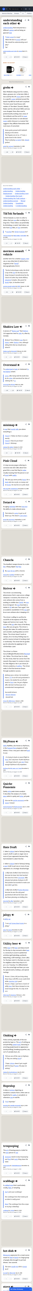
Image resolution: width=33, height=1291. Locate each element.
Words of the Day (7, 13)
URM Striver (12, 701)
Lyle (16, 981)
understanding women (10, 201)
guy (13, 624)
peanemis (21, 800)
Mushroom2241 (18, 807)
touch (7, 475)
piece (5, 796)
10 (7, 1102)
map (5, 429)
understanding (8, 28)
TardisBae (11, 575)
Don (6, 1192)
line (14, 273)
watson (10, 930)
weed (16, 1066)
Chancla (5, 575)
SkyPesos (5, 768)
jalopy (4, 930)
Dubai (7, 342)
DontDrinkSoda (13, 1072)
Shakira (16, 342)
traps (18, 1045)
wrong (18, 40)
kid (4, 567)
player (12, 851)
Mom (6, 1204)
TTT (11, 677)
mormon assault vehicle (9, 286)
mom (8, 571)
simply (25, 1267)
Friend (7, 436)
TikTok (16, 232)
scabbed (7, 1185)
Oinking (5, 1072)
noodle (13, 1267)
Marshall (27, 654)
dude (6, 482)
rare (11, 1097)
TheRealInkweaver (16, 1166)
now (21, 340)
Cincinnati (21, 878)
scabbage (5, 1210)
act (20, 1042)
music (18, 97)
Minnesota (6, 1255)
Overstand (6, 385)
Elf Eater (13, 385)
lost (26, 507)
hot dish (5, 1273)
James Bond (16, 923)
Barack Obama (11, 695)
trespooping (6, 1166)
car (9, 919)
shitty (6, 919)
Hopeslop (5, 1105)
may (27, 602)
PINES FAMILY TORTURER (19, 236)
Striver (5, 701)
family (16, 264)
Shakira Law (6, 351)
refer (20, 333)
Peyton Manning (23, 890)
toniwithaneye (14, 489)
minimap (5, 447)
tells (17, 429)
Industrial (8, 280)
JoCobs (12, 1210)
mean (25, 116)
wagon (23, 259)
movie (7, 803)
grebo (4, 146)
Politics (29, 13)
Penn (11, 682)
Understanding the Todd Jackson (14, 198)
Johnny (12, 1063)
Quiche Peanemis (7, 807)
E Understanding (21, 206)
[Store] (26, 9)
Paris (6, 760)
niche (9, 791)
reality (14, 475)
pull (10, 923)
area (11, 1185)
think (8, 37)
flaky (9, 1188)
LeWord (11, 447)
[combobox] (15, 9)
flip (17, 567)
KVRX (18, 286)
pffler (11, 901)
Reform (25, 331)
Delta (5, 746)
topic (16, 369)
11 (15, 381)
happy (24, 480)
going (16, 513)
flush (9, 1159)
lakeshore (13, 995)
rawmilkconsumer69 (15, 1105)
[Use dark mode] (29, 9)
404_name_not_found (16, 768)
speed (15, 1045)
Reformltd (14, 351)
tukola (20, 51)
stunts (22, 923)
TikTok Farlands (7, 236)
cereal (12, 37)
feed (11, 1258)
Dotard (5, 519)
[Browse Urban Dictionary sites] (4, 9)
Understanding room (22, 193)
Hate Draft (6, 901)
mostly (13, 429)
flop (20, 567)
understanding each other (10, 51)
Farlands (22, 232)
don (22, 762)
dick (10, 33)
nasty (16, 1159)
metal (19, 140)
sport (6, 866)
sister (10, 378)
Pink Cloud (6, 489)
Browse (16, 13)
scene (13, 99)
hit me (13, 571)
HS (10, 607)
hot (17, 1267)
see (15, 220)
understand (9, 369)
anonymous (12, 519)
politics (19, 666)
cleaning (11, 981)
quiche (15, 800)
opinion (11, 30)
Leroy (6, 376)
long (23, 507)
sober (24, 470)
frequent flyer (11, 748)
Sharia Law (15, 331)
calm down (23, 516)
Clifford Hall (12, 1273)
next (7, 1153)
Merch (26, 57)
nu (16, 140)
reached (9, 232)
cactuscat (11, 146)
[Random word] (21, 9)
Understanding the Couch (13, 196)
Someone (8, 1157)
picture (12, 1090)
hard (28, 750)
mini (27, 259)
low (11, 228)
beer (9, 948)
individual (12, 507)
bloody (27, 140)
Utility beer (6, 995)
